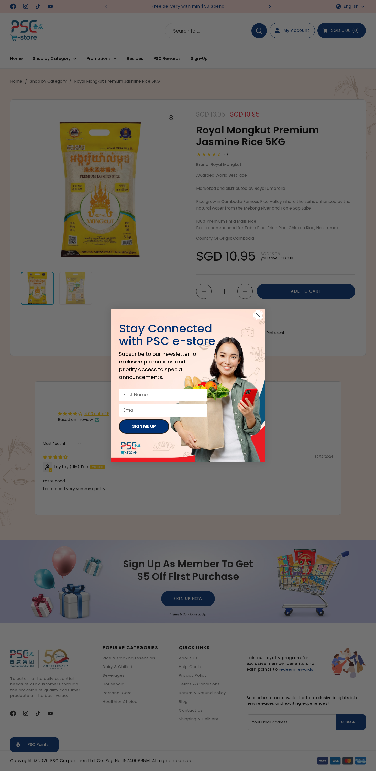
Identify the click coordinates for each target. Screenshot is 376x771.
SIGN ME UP (144, 426)
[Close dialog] (258, 315)
